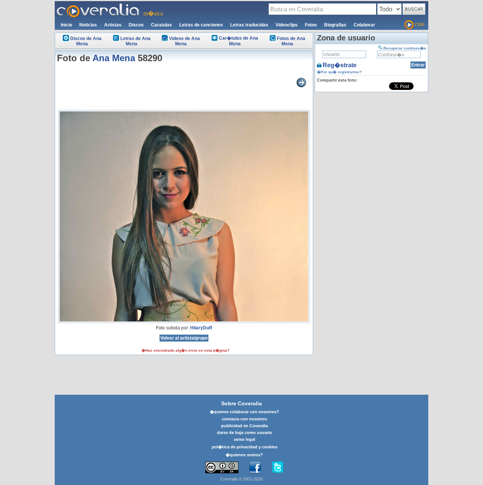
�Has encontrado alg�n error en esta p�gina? (185, 350)
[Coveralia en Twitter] (278, 468)
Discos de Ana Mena (86, 41)
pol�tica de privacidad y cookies (244, 447)
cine (420, 24)
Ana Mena (113, 58)
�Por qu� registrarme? (339, 72)
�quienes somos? (244, 455)
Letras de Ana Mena (135, 41)
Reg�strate (340, 65)
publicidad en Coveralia (244, 425)
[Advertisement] (371, 141)
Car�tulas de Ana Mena (238, 41)
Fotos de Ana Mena (291, 41)
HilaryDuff (201, 328)
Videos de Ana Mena (184, 41)
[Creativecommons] (221, 467)
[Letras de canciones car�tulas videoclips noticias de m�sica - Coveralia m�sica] (98, 5)
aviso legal (244, 439)
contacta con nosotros (244, 419)
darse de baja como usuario (244, 432)
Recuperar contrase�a (404, 48)
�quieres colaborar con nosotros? (244, 411)
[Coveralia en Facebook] (255, 468)
